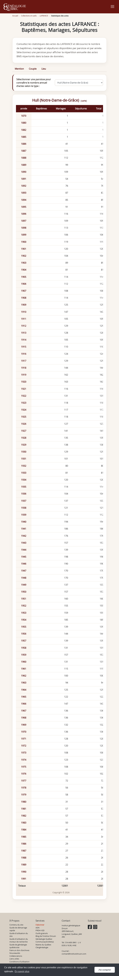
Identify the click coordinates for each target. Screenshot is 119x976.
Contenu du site (16, 924)
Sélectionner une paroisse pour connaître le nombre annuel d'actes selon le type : (33, 83)
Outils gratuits (42, 933)
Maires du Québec (43, 944)
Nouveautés (14, 953)
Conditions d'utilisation (19, 961)
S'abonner (40, 924)
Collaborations (15, 956)
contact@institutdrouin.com (74, 953)
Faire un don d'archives (19, 950)
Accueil (15, 16)
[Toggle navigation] (112, 6)
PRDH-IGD (40, 930)
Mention (19, 68)
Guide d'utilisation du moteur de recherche (18, 940)
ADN (37, 927)
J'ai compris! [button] (104, 970)
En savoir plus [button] (22, 971)
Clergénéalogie (42, 947)
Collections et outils (29, 16)
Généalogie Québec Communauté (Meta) (45, 940)
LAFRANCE (44, 16)
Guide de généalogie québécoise (18, 946)
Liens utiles (14, 958)
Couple (33, 68)
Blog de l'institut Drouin (46, 936)
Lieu (44, 68)
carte (83, 100)
